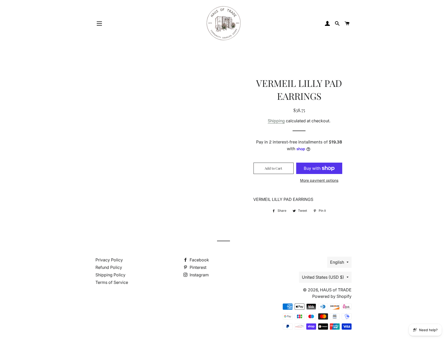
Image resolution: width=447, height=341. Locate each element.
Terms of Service (111, 282)
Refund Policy (108, 267)
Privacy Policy (109, 259)
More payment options (319, 180)
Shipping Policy (110, 274)
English (337, 262)
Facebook (199, 259)
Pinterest (197, 267)
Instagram (199, 274)
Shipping (276, 120)
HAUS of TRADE (336, 289)
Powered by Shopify (332, 296)
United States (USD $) (323, 277)
